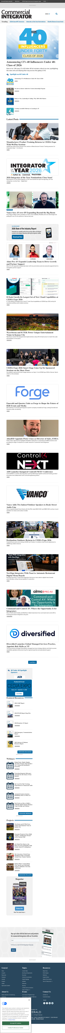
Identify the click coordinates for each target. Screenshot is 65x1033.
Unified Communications (27, 987)
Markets (24, 981)
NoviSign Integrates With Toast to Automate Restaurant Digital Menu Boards (31, 574)
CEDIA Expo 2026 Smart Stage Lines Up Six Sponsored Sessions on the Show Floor (31, 369)
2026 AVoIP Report (19, 703)
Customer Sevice (46, 996)
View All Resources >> (47, 981)
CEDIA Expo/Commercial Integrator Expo (31, 1)
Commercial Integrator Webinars (29, 996)
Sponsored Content (6, 985)
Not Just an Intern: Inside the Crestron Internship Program (30, 88)
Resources (4, 975)
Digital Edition (46, 977)
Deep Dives (17, 705)
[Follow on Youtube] (52, 1003)
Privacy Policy (11, 1019)
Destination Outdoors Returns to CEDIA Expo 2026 (29, 540)
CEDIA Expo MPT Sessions (17, 21)
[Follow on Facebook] (47, 1003)
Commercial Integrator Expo (28, 994)
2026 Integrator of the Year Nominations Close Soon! (29, 177)
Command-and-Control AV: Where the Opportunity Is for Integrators (32, 609)
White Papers (46, 973)
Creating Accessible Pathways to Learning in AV (27, 108)
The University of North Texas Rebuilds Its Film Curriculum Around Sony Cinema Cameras (23, 855)
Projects (9, 340)
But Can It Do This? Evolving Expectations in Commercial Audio (23, 784)
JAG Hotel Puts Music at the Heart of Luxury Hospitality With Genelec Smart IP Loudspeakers (23, 845)
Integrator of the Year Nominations (36, 21)
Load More (32, 662)
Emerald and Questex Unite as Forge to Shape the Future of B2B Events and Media (32, 404)
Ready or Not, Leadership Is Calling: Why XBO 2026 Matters (31, 98)
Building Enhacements (27, 973)
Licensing (4, 996)
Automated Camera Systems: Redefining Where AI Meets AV (23, 794)
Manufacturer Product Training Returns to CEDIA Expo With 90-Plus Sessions (31, 143)
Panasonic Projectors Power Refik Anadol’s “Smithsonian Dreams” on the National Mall (23, 835)
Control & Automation (27, 977)
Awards (3, 979)
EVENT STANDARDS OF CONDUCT (42, 1017)
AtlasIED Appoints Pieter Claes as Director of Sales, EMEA (32, 438)
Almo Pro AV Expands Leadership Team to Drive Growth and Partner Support (31, 262)
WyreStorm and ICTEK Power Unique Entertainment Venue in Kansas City (30, 333)
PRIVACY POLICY (40, 1018)
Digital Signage (25, 979)
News (16, 81)
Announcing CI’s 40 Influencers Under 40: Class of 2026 (31, 63)
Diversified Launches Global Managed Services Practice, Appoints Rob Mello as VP (31, 645)
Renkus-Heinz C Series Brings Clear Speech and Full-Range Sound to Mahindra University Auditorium (22, 866)
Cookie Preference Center (15, 1027)
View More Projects (25, 875)
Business (24, 975)
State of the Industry (47, 979)
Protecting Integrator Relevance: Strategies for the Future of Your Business (23, 774)
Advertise (17, 1)
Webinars (17, 769)
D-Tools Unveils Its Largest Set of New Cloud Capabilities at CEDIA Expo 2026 (32, 298)
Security (24, 985)
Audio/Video (25, 971)
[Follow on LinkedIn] (50, 1003)
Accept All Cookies (15, 1023)
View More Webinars (25, 813)
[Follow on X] (44, 1003)
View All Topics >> (26, 989)
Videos (3, 983)
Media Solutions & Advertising (8, 994)
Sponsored (9, 616)
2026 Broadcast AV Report (21, 723)
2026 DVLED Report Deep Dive (23, 713)
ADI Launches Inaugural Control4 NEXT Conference (30, 471)
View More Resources (25, 752)
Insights (17, 91)
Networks (24, 983)
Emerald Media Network (6, 1)
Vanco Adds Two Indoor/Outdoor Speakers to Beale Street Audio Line (32, 506)
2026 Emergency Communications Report (23, 733)
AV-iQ (45, 1)
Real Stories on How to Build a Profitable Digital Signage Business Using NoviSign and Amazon (23, 804)
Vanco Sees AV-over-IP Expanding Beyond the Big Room (31, 212)
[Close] (29, 1000)
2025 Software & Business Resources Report (21, 743)
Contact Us (45, 994)
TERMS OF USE (31, 1018)
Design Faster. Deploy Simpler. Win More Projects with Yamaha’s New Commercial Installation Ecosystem (23, 764)
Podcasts (4, 977)
